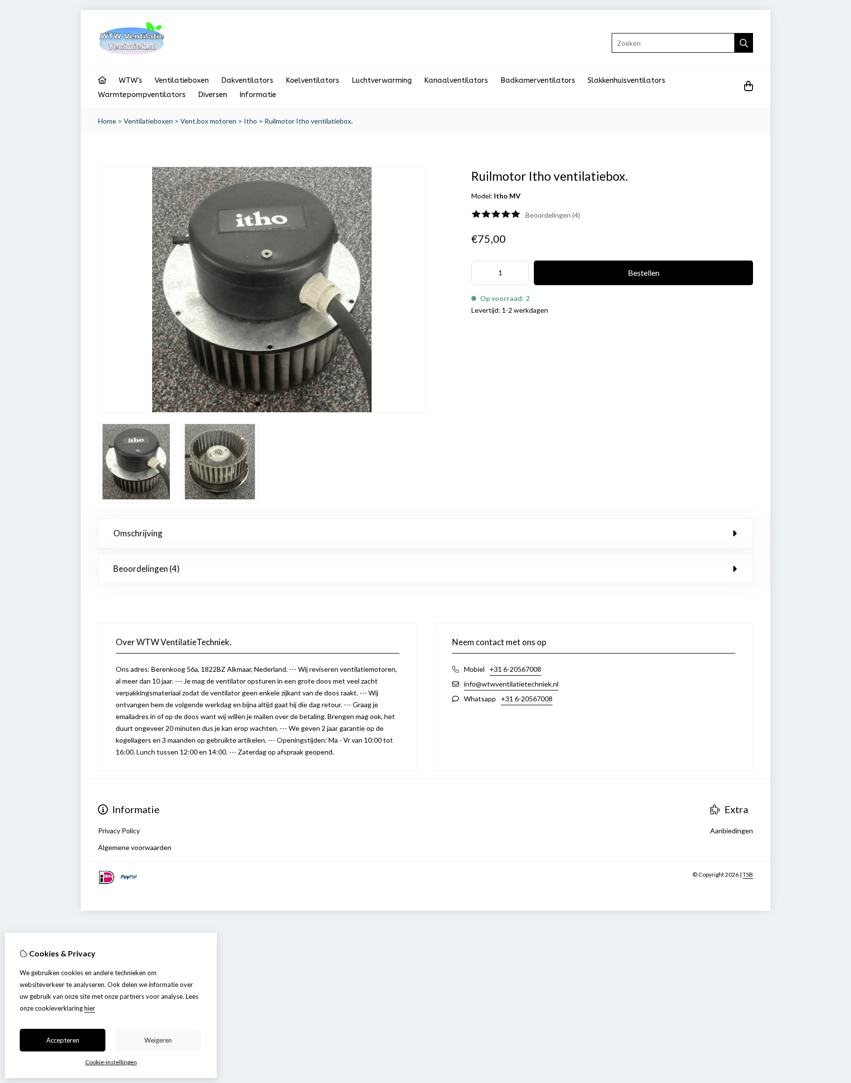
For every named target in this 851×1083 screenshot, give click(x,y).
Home (107, 121)
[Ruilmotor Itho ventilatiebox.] (262, 410)
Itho (250, 121)
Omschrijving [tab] (138, 533)
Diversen (212, 94)
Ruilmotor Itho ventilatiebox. (308, 121)
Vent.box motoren (208, 121)
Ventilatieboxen (182, 80)
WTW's (130, 80)
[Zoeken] (744, 43)
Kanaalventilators (456, 80)
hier (89, 1008)
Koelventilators (312, 80)
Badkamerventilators (537, 80)
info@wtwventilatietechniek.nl (511, 684)
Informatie (257, 94)
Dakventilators (247, 80)
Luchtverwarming (382, 80)
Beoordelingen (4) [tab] (146, 568)
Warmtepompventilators (142, 94)
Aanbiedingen (731, 830)
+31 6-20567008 (515, 669)
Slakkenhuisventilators (626, 80)
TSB (748, 874)
